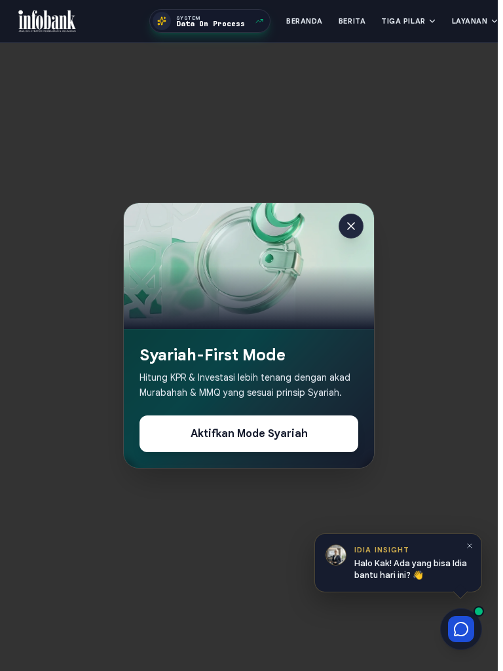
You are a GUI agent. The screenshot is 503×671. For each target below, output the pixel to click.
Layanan (470, 21)
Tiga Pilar (403, 21)
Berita (352, 21)
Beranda (304, 21)
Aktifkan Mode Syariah (249, 433)
